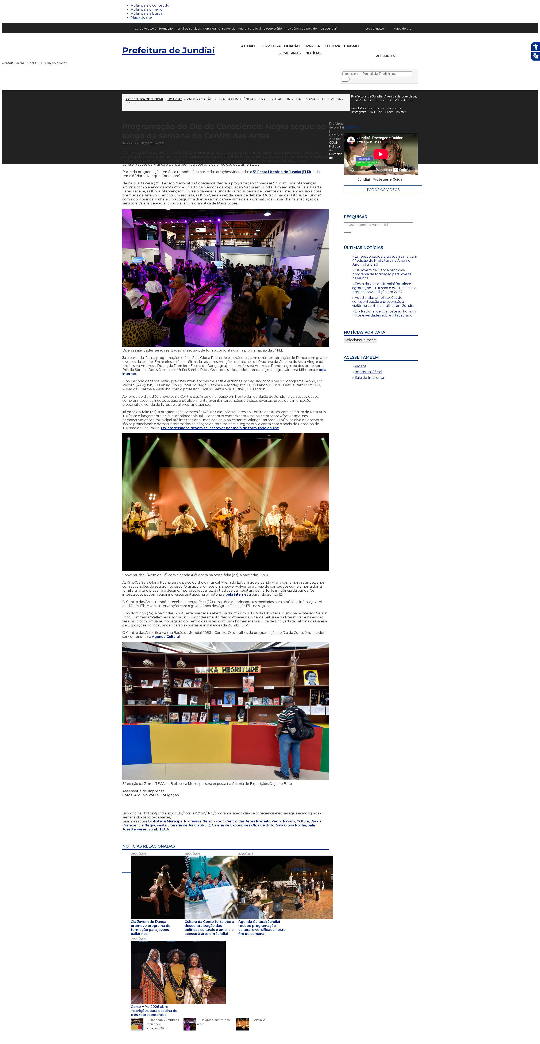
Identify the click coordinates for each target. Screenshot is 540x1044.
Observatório (272, 28)
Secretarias (289, 53)
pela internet (236, 594)
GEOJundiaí (328, 28)
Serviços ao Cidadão (280, 46)
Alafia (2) (258, 1019)
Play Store (407, 55)
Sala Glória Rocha (291, 825)
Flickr (407, 44)
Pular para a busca (146, 13)
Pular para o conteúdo (150, 5)
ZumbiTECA (158, 829)
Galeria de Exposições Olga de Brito (243, 825)
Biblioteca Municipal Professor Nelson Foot (186, 821)
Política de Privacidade (335, 152)
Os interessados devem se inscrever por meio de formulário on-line (220, 428)
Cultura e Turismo (342, 46)
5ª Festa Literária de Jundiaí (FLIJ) (282, 172)
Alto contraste (374, 28)
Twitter (401, 112)
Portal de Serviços (188, 28)
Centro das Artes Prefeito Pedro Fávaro (260, 821)
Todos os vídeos (383, 190)
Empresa (312, 46)
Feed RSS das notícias (367, 108)
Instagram (379, 44)
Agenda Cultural (166, 637)
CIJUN (334, 143)
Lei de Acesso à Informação (154, 28)
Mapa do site (141, 17)
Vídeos (360, 366)
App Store (400, 55)
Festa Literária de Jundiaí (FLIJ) (183, 825)
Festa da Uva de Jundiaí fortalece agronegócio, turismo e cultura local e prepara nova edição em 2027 (384, 288)
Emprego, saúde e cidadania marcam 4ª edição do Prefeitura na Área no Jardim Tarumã (384, 260)
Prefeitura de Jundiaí (168, 50)
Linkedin (400, 44)
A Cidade (248, 46)
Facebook (394, 108)
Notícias (313, 53)
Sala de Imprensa (369, 378)
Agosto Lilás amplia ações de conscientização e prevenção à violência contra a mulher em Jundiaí (383, 302)
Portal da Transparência (219, 28)
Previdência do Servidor (301, 28)
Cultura (303, 821)
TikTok (386, 44)
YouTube (393, 44)
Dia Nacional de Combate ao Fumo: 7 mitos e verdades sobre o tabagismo (384, 313)
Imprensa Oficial (249, 28)
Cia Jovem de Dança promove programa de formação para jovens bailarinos (381, 274)
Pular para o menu (147, 9)
